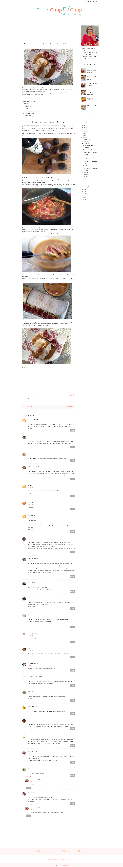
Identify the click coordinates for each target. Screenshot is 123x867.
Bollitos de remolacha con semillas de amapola (92, 78)
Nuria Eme (31, 515)
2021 (83, 129)
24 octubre (30, 795)
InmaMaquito (32, 502)
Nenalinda (31, 598)
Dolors (30, 691)
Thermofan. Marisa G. (35, 676)
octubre (85, 143)
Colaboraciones (59, 1)
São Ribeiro (32, 582)
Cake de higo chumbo (88, 166)
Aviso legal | (51, 859)
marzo (85, 184)
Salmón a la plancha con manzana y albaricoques (91, 92)
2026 (83, 120)
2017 (83, 137)
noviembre (86, 141)
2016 (83, 190)
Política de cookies (70, 859)
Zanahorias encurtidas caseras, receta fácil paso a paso (92, 70)
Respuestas (29, 776)
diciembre (86, 139)
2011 (83, 199)
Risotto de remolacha (88, 150)
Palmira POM (32, 485)
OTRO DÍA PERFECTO (34, 633)
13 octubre (30, 722)
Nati (29, 453)
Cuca (29, 614)
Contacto (68, 1)
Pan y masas (44, 1)
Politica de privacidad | (59, 859)
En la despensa (36, 1)
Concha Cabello (33, 558)
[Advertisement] (48, 31)
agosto (85, 174)
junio (84, 178)
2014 (83, 193)
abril (84, 182)
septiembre (86, 172)
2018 (83, 135)
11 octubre (30, 665)
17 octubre (33, 781)
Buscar (99, 1)
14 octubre (30, 737)
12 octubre (30, 694)
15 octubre (30, 754)
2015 (83, 192)
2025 (83, 122)
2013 (83, 195)
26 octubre (33, 809)
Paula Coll (38, 111)
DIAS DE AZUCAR (33, 663)
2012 (83, 197)
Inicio (23, 1)
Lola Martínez (33, 419)
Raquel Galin (32, 793)
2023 (83, 126)
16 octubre (30, 770)
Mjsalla (30, 720)
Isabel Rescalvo (33, 538)
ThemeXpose (65, 865)
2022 (83, 128)
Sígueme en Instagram (89, 58)
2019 (83, 133)
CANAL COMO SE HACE (35, 735)
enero (85, 188)
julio (84, 176)
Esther (30, 436)
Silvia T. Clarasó (33, 751)
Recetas (29, 1)
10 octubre (30, 422)
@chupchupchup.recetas (89, 56)
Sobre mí (51, 1)
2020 (83, 131)
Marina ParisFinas (34, 466)
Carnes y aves (32, 402)
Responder (72, 430)
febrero (85, 186)
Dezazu (30, 768)
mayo (85, 180)
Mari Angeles (32, 706)
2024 (83, 124)
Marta (30, 648)
